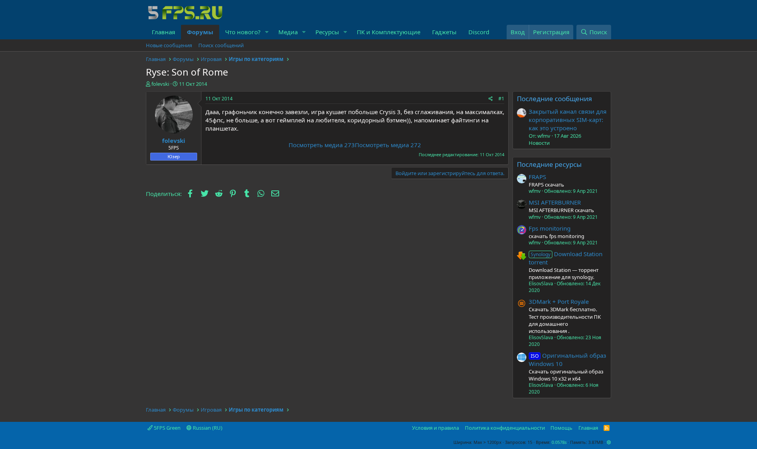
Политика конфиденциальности (505, 427)
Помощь (561, 427)
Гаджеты (444, 32)
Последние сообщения (554, 98)
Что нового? (243, 32)
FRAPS (537, 177)
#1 (501, 98)
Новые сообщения (169, 45)
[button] (266, 32)
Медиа (288, 32)
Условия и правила (435, 427)
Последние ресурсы (549, 164)
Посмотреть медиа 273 (322, 145)
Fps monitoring (550, 228)
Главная (163, 32)
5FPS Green (167, 427)
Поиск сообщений (221, 45)
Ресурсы (327, 32)
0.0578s (559, 442)
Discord (478, 32)
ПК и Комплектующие (388, 32)
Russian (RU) (207, 427)
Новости (539, 142)
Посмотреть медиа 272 (388, 145)
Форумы (200, 32)
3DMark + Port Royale (559, 301)
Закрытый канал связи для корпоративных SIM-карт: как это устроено (567, 119)
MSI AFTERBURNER (555, 202)
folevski (160, 83)
